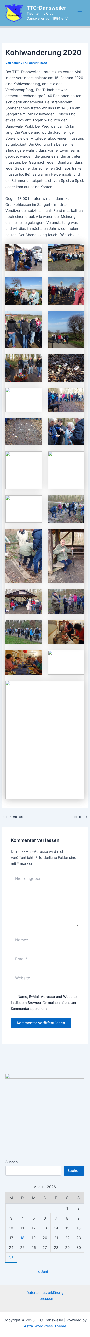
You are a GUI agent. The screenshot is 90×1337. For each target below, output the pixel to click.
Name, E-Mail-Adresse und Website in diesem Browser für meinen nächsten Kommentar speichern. (44, 1002)
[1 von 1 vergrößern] (35, 250)
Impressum (45, 1298)
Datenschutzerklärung (45, 1292)
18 (22, 1238)
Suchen (12, 1162)
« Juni (43, 1271)
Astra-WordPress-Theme (45, 1326)
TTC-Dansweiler (46, 8)
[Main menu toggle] (79, 13)
